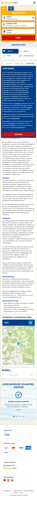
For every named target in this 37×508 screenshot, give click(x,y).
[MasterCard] (14, 448)
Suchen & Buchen (18, 13)
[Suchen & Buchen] (4, 8)
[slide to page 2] (17, 416)
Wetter (9, 56)
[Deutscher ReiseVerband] (7, 434)
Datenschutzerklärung (18, 127)
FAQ (21, 492)
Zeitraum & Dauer (12, 23)
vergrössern (30, 322)
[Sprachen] (5, 480)
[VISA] (21, 448)
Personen (9, 30)
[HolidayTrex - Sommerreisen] (10, 468)
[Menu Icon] (34, 2)
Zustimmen (17, 103)
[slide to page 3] (20, 416)
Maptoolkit (28, 364)
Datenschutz (17, 490)
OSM (33, 364)
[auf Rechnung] (6, 448)
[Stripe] (6, 453)
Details (18, 409)
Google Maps (18, 311)
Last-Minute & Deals (28, 56)
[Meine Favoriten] (11, 8)
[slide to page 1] (14, 416)
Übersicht (9, 51)
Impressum (11, 123)
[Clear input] (33, 18)
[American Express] (28, 448)
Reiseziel (9, 17)
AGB (15, 492)
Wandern (25, 51)
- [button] (5, 331)
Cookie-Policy (15, 118)
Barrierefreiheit (28, 490)
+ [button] (5, 328)
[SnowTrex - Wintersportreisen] (9, 466)
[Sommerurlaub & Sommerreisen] (9, 2)
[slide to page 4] (23, 416)
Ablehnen (30, 107)
